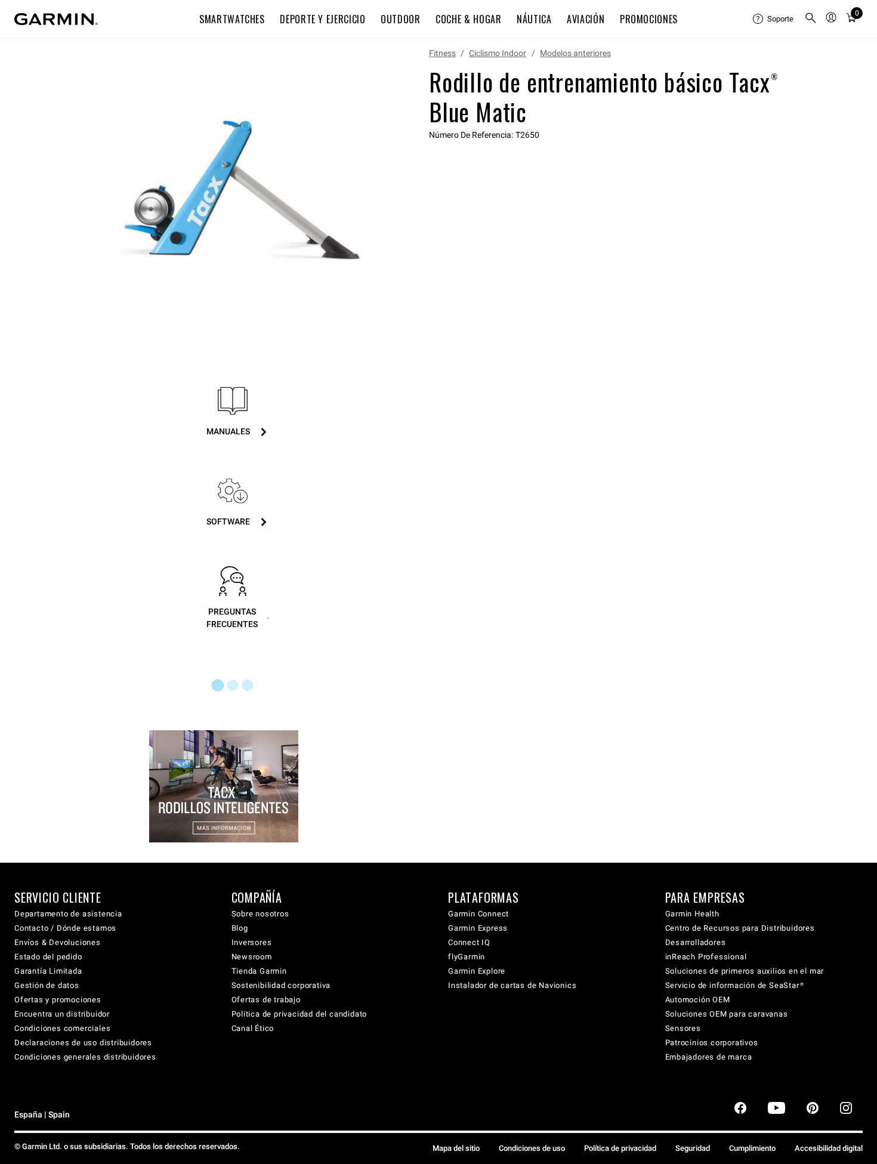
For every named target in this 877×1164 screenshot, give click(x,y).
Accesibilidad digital (829, 1148)
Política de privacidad (620, 1148)
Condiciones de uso (532, 1148)
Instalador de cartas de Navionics (512, 985)
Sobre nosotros (260, 913)
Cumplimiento (752, 1148)
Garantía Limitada (48, 971)
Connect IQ (469, 942)
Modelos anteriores (575, 53)
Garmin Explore (476, 971)
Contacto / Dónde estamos (65, 928)
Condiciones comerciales (62, 1028)
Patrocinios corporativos (711, 1042)
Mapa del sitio (456, 1148)
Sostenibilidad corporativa (281, 985)
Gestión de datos (46, 985)
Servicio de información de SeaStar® (734, 985)
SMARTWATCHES (232, 19)
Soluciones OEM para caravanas (726, 1013)
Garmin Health (692, 913)
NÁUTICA (534, 19)
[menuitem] (774, 19)
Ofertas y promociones (57, 999)
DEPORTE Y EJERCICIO (322, 19)
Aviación (585, 19)
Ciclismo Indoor (497, 53)
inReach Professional (706, 956)
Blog (239, 928)
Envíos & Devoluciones (57, 942)
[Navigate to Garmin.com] (56, 19)
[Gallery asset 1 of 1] (238, 193)
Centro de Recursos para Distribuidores (740, 928)
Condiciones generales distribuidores (85, 1056)
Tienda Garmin (259, 971)
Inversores (251, 942)
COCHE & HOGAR (468, 19)
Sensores (683, 1028)
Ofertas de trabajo (266, 999)
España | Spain (42, 1115)
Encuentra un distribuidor (62, 1013)
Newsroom (251, 956)
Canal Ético (252, 1028)
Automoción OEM (697, 999)
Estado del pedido (48, 956)
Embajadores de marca (708, 1056)
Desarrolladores (695, 942)
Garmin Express (478, 928)
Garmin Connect (478, 913)
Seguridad (692, 1148)
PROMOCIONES (649, 19)
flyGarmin (466, 956)
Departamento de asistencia (68, 913)
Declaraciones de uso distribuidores (83, 1042)
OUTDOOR (400, 19)
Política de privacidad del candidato (299, 1013)
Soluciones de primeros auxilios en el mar (744, 971)
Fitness (442, 53)
